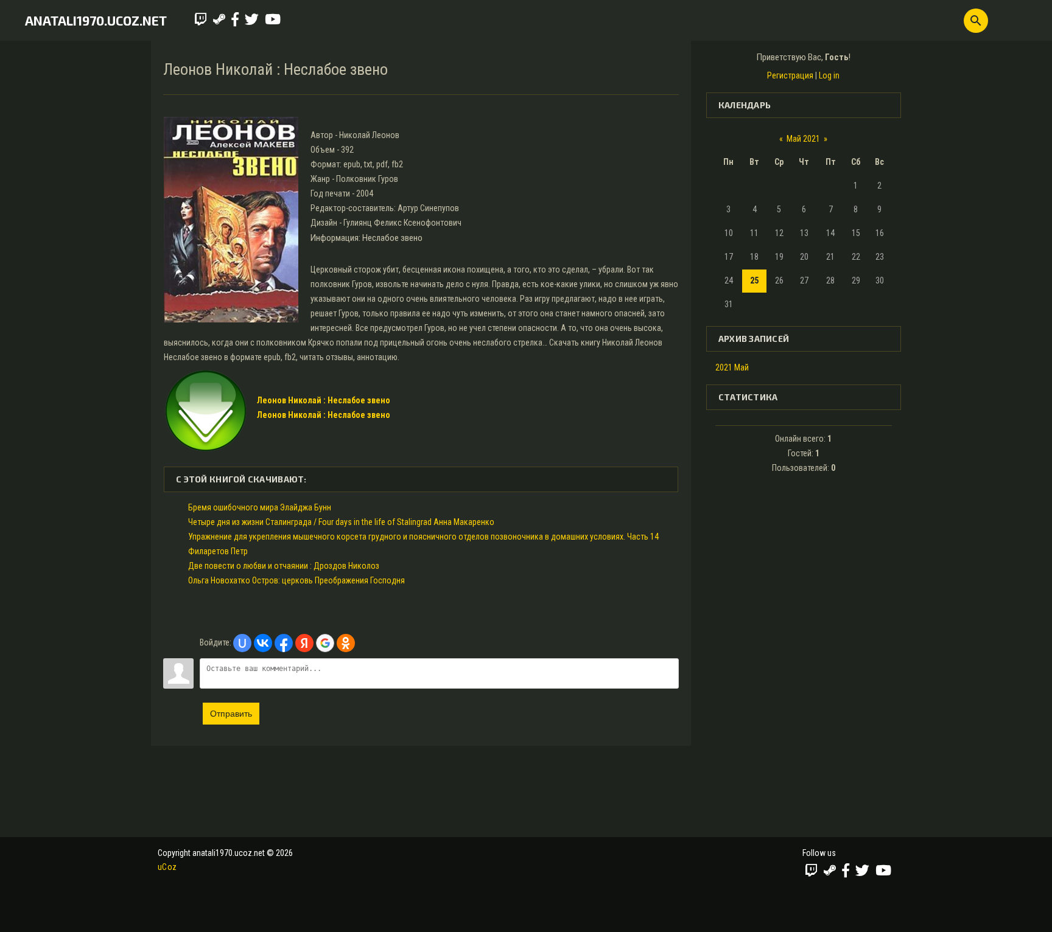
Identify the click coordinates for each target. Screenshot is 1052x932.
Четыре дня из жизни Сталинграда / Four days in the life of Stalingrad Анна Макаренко (341, 522)
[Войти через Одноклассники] (346, 643)
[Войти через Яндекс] (304, 643)
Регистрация (790, 75)
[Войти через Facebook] (284, 643)
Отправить (231, 713)
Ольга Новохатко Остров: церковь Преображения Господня (296, 580)
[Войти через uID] (242, 643)
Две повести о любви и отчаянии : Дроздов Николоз (283, 566)
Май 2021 (803, 139)
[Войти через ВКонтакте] (263, 643)
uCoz (167, 867)
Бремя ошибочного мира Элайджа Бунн (259, 507)
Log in (829, 75)
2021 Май (732, 367)
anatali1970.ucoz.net (96, 20)
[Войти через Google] (325, 643)
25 (754, 280)
